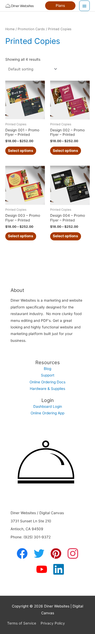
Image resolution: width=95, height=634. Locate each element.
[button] (60, 5)
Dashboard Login (47, 406)
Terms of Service (21, 623)
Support (47, 375)
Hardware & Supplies (47, 388)
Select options (20, 150)
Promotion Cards (31, 29)
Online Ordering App (47, 413)
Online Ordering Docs (47, 382)
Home (10, 29)
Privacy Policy (53, 623)
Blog (47, 369)
